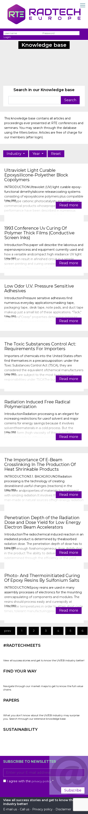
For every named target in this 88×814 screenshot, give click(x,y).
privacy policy (41, 781)
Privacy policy (42, 809)
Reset (56, 154)
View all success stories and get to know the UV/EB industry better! (43, 660)
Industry (14, 154)
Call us (24, 809)
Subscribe (72, 790)
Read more (68, 205)
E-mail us (10, 809)
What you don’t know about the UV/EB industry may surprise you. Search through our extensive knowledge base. (41, 717)
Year (36, 154)
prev (7, 631)
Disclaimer (63, 809)
